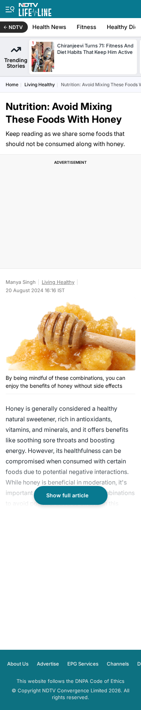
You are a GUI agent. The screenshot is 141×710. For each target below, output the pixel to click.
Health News (49, 26)
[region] (70, 216)
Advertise (48, 664)
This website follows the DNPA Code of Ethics (70, 681)
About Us (18, 664)
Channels (118, 664)
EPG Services (83, 664)
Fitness (86, 26)
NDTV (16, 27)
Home (12, 84)
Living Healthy (39, 84)
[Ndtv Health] (35, 8)
